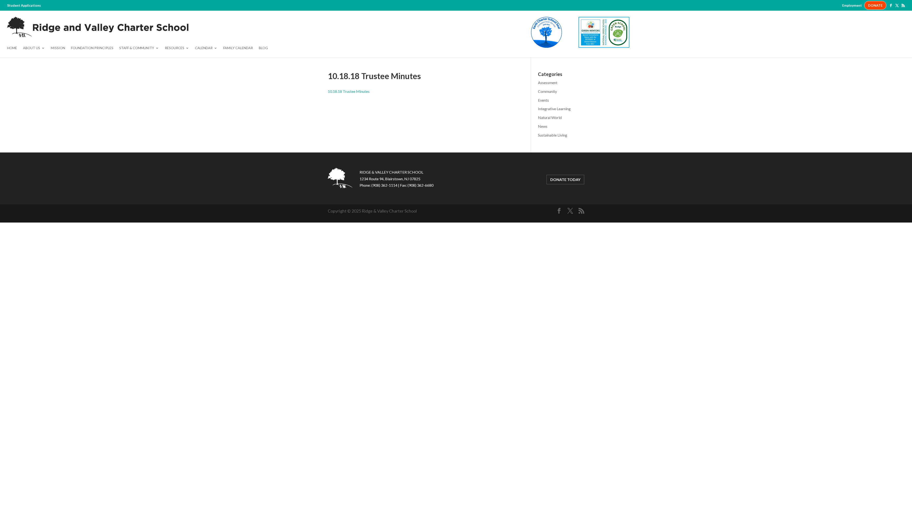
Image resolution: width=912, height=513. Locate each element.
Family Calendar (238, 48)
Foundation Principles (92, 48)
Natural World (550, 117)
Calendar (204, 48)
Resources (174, 48)
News (542, 126)
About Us (31, 48)
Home (12, 48)
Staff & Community (136, 48)
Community (547, 91)
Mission (58, 48)
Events (543, 100)
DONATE (875, 5)
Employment (852, 5)
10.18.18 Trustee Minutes (349, 91)
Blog (263, 48)
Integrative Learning (554, 108)
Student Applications (24, 5)
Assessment (547, 82)
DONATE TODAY (565, 179)
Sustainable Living (552, 135)
